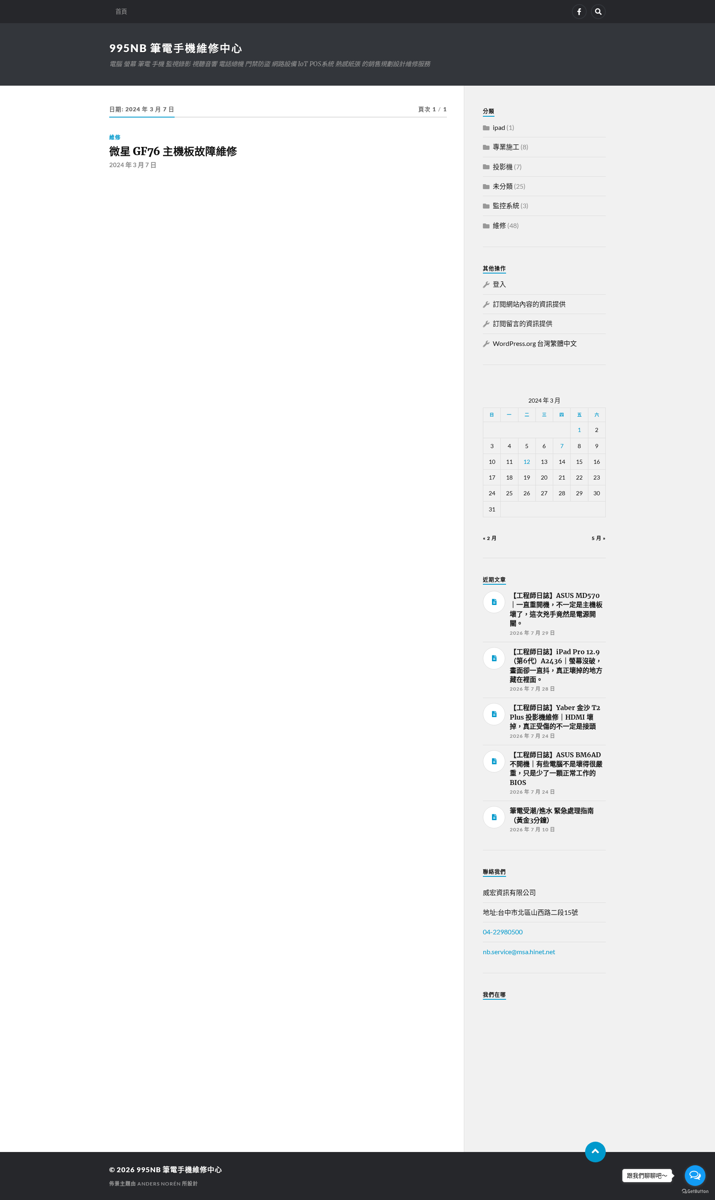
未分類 (503, 186)
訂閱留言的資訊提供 (522, 323)
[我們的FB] (579, 11)
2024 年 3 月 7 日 (132, 164)
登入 (499, 284)
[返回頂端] (595, 1152)
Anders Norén (159, 1184)
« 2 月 (490, 538)
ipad (499, 127)
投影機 (503, 166)
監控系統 (506, 205)
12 (526, 461)
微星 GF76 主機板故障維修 (173, 151)
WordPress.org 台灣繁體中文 (535, 343)
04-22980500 (503, 932)
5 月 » (599, 538)
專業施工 (506, 147)
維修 (115, 137)
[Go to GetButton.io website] (695, 1191)
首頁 (121, 11)
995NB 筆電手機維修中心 (176, 48)
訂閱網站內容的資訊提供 (529, 304)
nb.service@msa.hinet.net (519, 951)
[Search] (598, 11)
